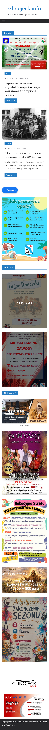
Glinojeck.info (24, 8)
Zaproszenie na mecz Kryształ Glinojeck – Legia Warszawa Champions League (22, 89)
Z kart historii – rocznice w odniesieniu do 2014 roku (23, 155)
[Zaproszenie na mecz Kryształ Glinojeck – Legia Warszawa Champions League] (24, 54)
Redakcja (24, 78)
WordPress (10, 725)
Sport (8, 74)
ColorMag (43, 722)
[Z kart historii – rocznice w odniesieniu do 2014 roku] (24, 124)
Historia (8, 144)
